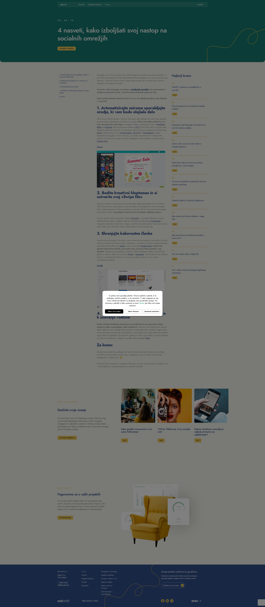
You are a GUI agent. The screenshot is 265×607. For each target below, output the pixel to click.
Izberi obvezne (133, 311)
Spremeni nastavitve (152, 311)
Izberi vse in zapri (114, 311)
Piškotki (141, 303)
